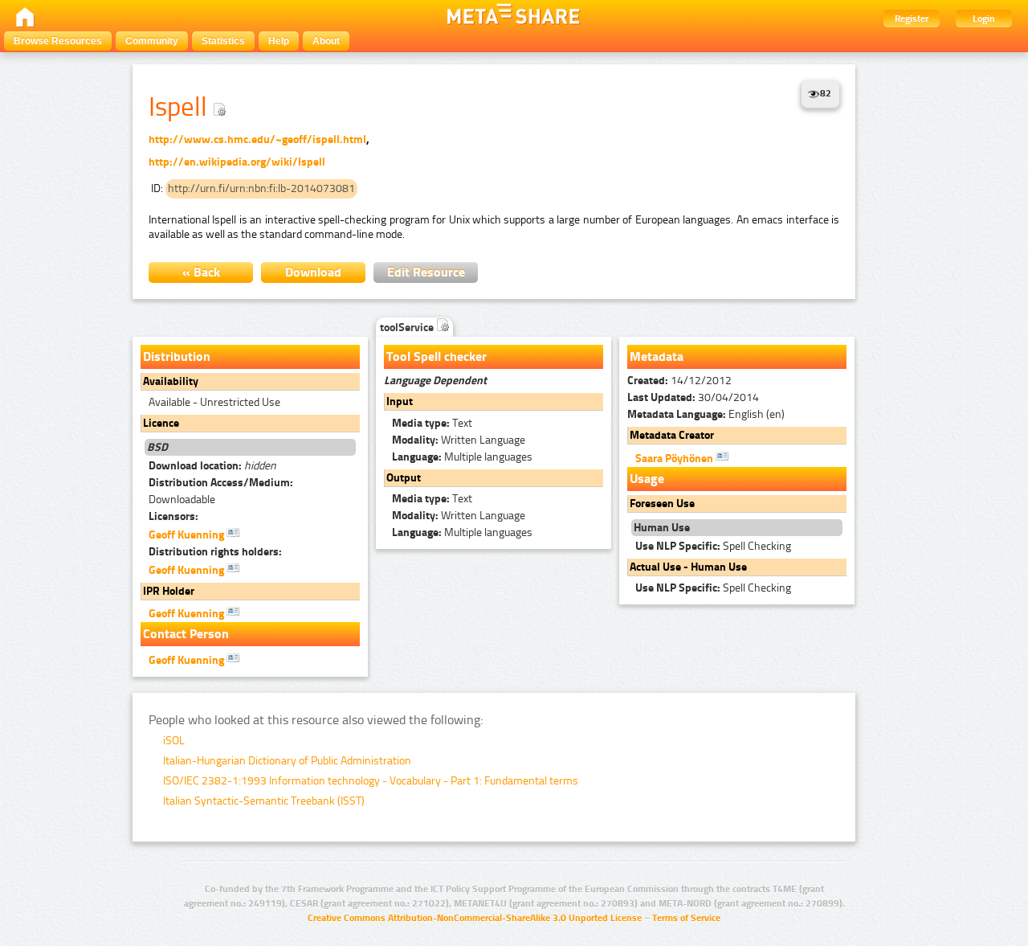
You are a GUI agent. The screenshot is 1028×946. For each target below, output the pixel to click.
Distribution (176, 356)
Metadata (656, 356)
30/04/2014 (693, 397)
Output (403, 478)
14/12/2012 (679, 380)
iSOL (174, 740)
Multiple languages (462, 457)
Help (278, 41)
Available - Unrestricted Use (214, 402)
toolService (408, 327)
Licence (161, 423)
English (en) (706, 414)
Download (313, 272)
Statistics (223, 41)
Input (399, 401)
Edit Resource (426, 272)
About (326, 41)
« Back (201, 272)
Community (151, 41)
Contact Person (186, 633)
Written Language (458, 440)
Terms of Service (686, 917)
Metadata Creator (672, 435)
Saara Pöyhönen (675, 458)
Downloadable (221, 491)
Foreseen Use (662, 503)
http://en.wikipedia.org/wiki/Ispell (237, 162)
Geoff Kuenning (187, 535)
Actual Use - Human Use (688, 567)
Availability (170, 381)
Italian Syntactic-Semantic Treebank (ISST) (264, 801)
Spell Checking (713, 546)
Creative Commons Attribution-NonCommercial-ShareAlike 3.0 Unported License (475, 917)
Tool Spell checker (436, 356)
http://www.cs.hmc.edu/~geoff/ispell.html (257, 139)
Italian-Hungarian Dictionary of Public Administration (287, 761)
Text (432, 423)
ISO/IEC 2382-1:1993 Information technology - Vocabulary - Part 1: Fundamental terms (370, 781)
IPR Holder (168, 591)
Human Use (662, 527)
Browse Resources (58, 41)
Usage (647, 478)
